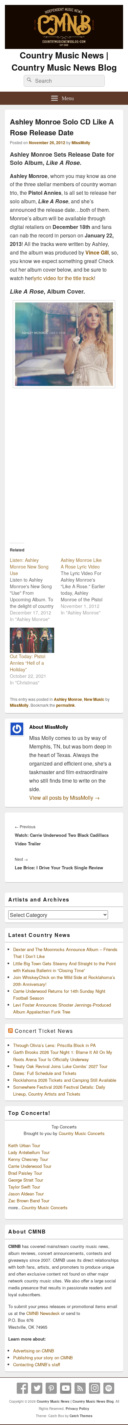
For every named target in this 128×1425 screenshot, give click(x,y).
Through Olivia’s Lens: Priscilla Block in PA (54, 1045)
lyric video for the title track (63, 278)
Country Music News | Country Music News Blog (64, 61)
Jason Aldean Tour (26, 1194)
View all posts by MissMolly (64, 797)
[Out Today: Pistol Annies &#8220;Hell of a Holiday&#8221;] (32, 640)
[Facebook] (22, 1388)
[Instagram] (94, 1388)
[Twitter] (36, 1388)
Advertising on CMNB (33, 1350)
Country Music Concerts (82, 1133)
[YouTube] (65, 1388)
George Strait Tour (25, 1180)
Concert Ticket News (44, 1031)
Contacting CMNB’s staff (36, 1364)
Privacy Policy (77, 1408)
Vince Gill (97, 252)
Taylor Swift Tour (24, 1187)
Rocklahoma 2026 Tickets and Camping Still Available (64, 1080)
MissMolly (81, 142)
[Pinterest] (51, 1388)
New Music (94, 699)
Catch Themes (81, 1416)
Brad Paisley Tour (25, 1173)
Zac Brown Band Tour (28, 1200)
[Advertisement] (64, 465)
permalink (65, 705)
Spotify (109, 1388)
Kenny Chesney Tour (28, 1159)
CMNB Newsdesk (43, 1313)
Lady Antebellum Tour (29, 1152)
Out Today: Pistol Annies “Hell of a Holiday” (27, 663)
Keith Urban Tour (24, 1145)
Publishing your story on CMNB (43, 1357)
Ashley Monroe (68, 699)
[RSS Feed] (80, 1388)
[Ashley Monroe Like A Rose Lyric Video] (86, 586)
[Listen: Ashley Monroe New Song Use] (35, 589)
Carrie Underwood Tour (29, 1166)
